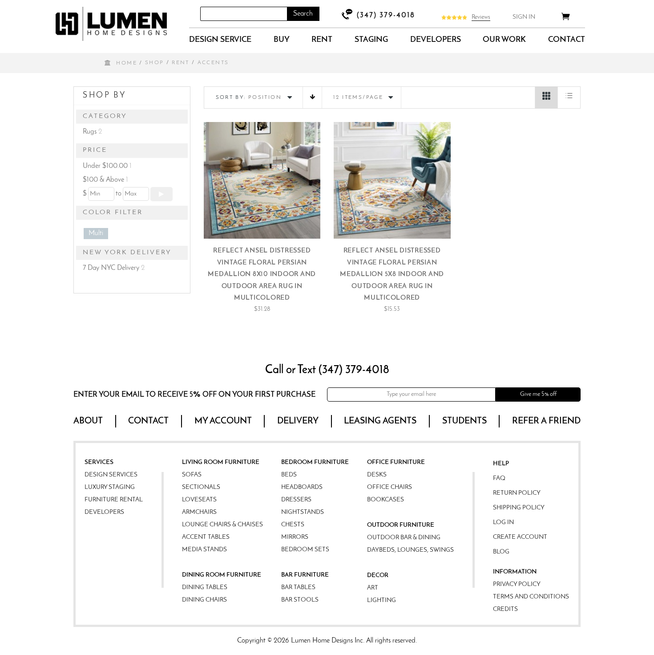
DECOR (377, 575)
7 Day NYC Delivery (114, 268)
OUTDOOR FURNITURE (400, 525)
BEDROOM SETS (305, 549)
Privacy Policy (517, 584)
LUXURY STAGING (110, 487)
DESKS (377, 475)
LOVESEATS (199, 499)
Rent (321, 40)
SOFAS (192, 475)
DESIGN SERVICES (111, 475)
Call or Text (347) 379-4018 (327, 370)
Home (126, 63)
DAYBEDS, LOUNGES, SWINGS (410, 550)
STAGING (371, 40)
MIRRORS (294, 537)
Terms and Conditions (531, 597)
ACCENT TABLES (206, 537)
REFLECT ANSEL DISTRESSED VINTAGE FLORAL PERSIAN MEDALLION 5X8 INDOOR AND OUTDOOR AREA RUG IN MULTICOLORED (392, 274)
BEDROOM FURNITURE (315, 462)
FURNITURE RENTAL (114, 499)
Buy (282, 40)
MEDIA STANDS (204, 549)
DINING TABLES (204, 587)
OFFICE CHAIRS (389, 487)
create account (520, 537)
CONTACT (566, 40)
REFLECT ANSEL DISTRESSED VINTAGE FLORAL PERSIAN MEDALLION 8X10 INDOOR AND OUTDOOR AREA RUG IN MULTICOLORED (262, 274)
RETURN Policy (517, 493)
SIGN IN (524, 17)
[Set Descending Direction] (312, 97)
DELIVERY (298, 421)
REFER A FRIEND (546, 421)
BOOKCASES (385, 499)
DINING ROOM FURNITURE (221, 575)
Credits (505, 609)
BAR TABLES (298, 587)
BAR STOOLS (300, 600)
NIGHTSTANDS (302, 512)
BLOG (501, 552)
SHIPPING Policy (519, 507)
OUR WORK (504, 40)
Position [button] (265, 97)
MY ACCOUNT (223, 421)
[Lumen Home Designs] (111, 23)
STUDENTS (464, 421)
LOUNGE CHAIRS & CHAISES (222, 524)
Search (303, 13)
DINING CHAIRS (204, 600)
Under (107, 166)
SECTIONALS (201, 487)
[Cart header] (565, 18)
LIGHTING (381, 600)
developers (435, 40)
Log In (503, 522)
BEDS (289, 475)
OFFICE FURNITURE (396, 462)
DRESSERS (296, 499)
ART (372, 588)
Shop (154, 62)
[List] (569, 97)
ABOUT (88, 421)
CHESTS (292, 524)
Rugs (92, 131)
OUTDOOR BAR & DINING (403, 537)
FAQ (499, 478)
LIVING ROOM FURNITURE (220, 462)
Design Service (220, 40)
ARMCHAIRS (199, 512)
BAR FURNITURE (305, 575)
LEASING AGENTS (380, 421)
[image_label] (262, 180)
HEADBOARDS (302, 487)
